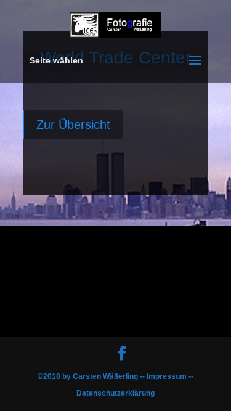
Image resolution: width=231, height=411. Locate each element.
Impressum (167, 376)
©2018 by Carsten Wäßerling (89, 376)
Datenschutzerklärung (115, 393)
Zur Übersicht (73, 124)
